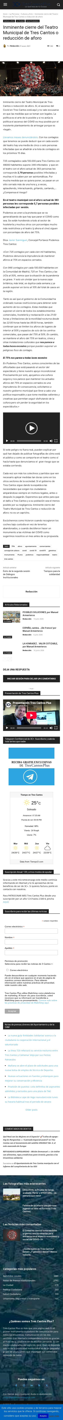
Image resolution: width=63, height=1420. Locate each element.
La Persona (14, 14)
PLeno (20, 555)
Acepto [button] (43, 1416)
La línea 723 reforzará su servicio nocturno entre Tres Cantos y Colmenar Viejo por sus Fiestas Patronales (31, 1055)
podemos (29, 555)
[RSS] (39, 1386)
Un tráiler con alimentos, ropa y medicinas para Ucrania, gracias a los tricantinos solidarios (31, 1154)
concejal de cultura (11, 550)
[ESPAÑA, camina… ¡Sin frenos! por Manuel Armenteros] (11, 632)
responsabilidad (42, 555)
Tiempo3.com (36, 861)
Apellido (9, 948)
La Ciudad (20, 21)
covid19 (42, 550)
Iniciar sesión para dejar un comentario (31, 678)
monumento (9, 555)
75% (13, 546)
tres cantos (8, 559)
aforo (20, 546)
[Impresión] (34, 54)
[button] (31, 428)
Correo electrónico (14, 926)
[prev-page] (5, 659)
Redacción (14, 46)
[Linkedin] (20, 54)
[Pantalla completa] (55, 440)
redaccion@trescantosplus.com (19, 1397)
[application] (31, 428)
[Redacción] (5, 45)
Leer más (54, 1415)
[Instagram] (24, 1386)
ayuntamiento (31, 546)
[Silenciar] (51, 440)
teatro (54, 555)
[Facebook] (6, 54)
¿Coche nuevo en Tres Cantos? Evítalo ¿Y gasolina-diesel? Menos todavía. (40, 1252)
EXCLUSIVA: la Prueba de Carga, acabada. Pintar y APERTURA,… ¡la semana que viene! (39, 1193)
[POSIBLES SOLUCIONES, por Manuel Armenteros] (11, 617)
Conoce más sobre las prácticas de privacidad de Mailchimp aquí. (31, 1001)
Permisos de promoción (16, 961)
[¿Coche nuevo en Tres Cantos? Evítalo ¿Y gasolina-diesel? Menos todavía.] (11, 1253)
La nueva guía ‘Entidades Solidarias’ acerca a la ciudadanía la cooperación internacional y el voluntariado (30, 1040)
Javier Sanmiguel (18, 240)
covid (24, 550)
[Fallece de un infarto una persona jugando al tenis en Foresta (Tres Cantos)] (11, 1210)
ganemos (52, 550)
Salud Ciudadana (32, 21)
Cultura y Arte (27, 14)
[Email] (27, 54)
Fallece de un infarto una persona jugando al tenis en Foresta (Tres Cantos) (39, 1208)
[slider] (29, 441)
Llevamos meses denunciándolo (20, 137)
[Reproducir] (7, 440)
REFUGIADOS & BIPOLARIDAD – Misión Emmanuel (25, 1151)
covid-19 (33, 550)
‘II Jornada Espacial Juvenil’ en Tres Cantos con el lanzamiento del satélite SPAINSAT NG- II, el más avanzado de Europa (29, 1142)
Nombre (9, 937)
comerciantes (45, 546)
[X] (13, 54)
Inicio (5, 14)
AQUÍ (5, 901)
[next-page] (10, 659)
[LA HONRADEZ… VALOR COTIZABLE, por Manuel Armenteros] (11, 648)
